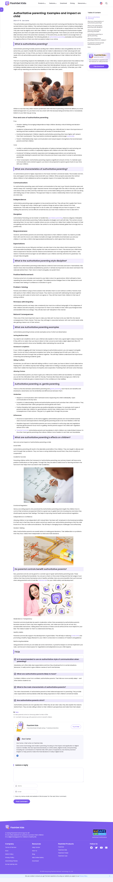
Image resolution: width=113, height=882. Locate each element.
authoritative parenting (57, 37)
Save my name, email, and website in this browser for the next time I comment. (41, 796)
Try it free (76, 727)
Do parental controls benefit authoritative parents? (96, 43)
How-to (34, 851)
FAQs (89, 47)
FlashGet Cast (62, 856)
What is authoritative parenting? (94, 17)
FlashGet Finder (63, 853)
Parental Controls (22, 430)
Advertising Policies (11, 861)
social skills (70, 136)
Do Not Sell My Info (11, 864)
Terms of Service (10, 847)
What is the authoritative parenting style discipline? (95, 26)
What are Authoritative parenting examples (94, 30)
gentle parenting (55, 389)
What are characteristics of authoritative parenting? (96, 22)
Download (63, 3)
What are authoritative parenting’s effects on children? (97, 39)
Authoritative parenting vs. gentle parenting (95, 35)
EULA (6, 851)
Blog (33, 854)
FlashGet (61, 847)
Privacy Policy (9, 857)
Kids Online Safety (38, 857)
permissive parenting (55, 218)
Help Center (36, 847)
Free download (99, 66)
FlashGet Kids (42, 580)
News (17, 712)
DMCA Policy (9, 854)
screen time (75, 636)
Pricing (72, 3)
